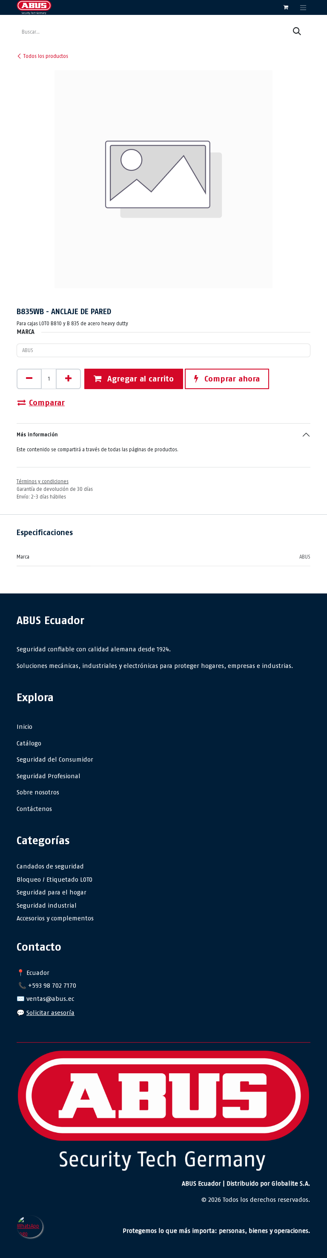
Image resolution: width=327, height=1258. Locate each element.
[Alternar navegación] (303, 7)
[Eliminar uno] (29, 379)
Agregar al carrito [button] (139, 379)
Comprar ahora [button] (231, 379)
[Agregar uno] (68, 379)
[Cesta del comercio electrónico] (286, 7)
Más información (37, 435)
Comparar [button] (47, 402)
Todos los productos (45, 56)
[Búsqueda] (297, 32)
